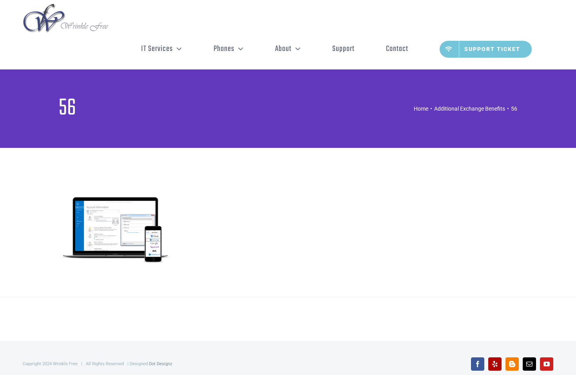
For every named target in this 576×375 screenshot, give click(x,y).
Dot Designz (160, 363)
